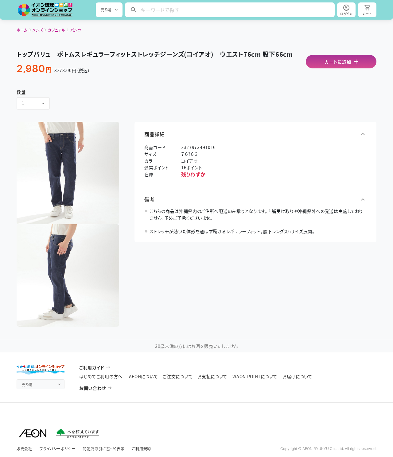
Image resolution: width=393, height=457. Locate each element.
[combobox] (33, 103)
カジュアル (56, 30)
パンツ (75, 30)
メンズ (38, 30)
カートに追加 (338, 62)
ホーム (22, 30)
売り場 (106, 9)
